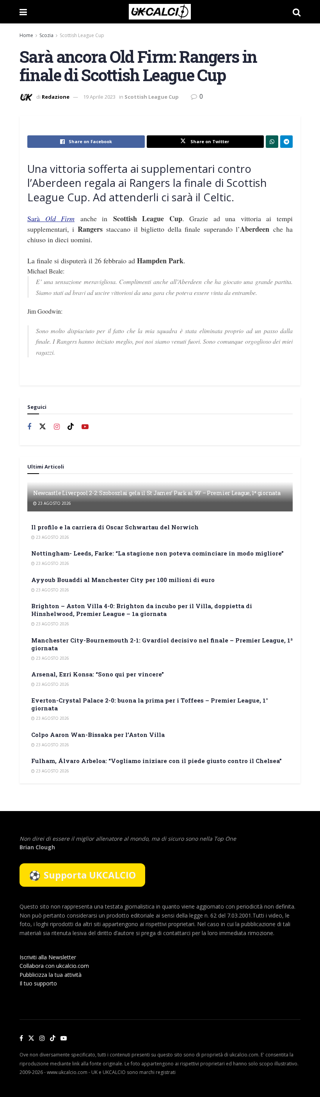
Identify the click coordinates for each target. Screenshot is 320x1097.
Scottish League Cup (82, 35)
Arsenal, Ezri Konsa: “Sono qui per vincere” (97, 674)
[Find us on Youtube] (85, 426)
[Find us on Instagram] (57, 426)
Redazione (55, 96)
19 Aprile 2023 (99, 96)
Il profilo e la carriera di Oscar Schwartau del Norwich (115, 527)
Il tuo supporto (38, 983)
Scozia (46, 35)
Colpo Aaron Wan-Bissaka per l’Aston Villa (98, 734)
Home (26, 35)
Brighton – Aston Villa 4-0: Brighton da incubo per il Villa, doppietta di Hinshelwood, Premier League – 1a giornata (141, 610)
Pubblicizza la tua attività (51, 974)
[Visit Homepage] (160, 12)
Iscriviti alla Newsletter (48, 957)
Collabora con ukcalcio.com (54, 965)
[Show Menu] (23, 11)
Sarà (51, 218)
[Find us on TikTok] (52, 1038)
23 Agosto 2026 (54, 503)
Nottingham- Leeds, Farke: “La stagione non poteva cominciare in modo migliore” (157, 553)
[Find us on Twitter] (42, 426)
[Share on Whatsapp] (272, 141)
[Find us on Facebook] (29, 426)
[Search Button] (296, 11)
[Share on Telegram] (286, 141)
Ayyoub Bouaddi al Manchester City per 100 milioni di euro (123, 580)
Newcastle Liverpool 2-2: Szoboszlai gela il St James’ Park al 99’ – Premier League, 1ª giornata (156, 493)
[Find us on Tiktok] (71, 426)
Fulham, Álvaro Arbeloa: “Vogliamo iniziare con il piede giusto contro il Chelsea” (156, 761)
